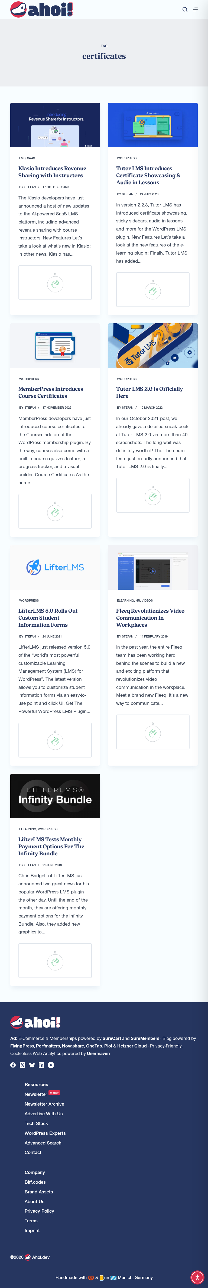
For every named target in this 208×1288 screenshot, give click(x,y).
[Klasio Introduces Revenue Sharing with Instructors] (55, 125)
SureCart (112, 1038)
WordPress (126, 158)
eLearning (125, 600)
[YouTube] (51, 1065)
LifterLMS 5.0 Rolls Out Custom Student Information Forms (48, 617)
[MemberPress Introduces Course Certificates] (55, 345)
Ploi (108, 1046)
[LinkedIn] (41, 1065)
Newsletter (41, 1094)
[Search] (185, 9)
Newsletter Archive (44, 1104)
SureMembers (145, 1038)
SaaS (31, 158)
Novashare (73, 1046)
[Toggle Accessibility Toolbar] (197, 1277)
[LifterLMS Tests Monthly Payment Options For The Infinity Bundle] (55, 796)
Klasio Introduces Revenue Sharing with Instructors (52, 172)
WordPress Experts (45, 1133)
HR (138, 600)
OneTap (94, 1046)
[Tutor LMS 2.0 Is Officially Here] (153, 345)
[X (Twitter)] (22, 1065)
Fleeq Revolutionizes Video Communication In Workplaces (150, 617)
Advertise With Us (44, 1113)
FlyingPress (22, 1046)
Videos (147, 600)
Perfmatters (48, 1046)
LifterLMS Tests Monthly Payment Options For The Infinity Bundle (51, 846)
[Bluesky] (32, 1065)
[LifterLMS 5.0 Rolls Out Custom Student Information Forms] (55, 567)
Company (35, 1172)
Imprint (32, 1230)
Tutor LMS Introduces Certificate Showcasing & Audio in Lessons (148, 175)
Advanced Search (43, 1143)
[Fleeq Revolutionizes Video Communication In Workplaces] (153, 567)
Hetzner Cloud (132, 1046)
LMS (22, 158)
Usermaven (98, 1053)
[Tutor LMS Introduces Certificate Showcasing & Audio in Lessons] (153, 125)
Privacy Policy (39, 1211)
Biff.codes (35, 1182)
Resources (36, 1084)
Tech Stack (36, 1123)
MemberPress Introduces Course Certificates (50, 392)
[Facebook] (13, 1065)
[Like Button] (55, 284)
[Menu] (195, 9)
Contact (33, 1152)
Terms (31, 1220)
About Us (34, 1201)
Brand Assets (39, 1192)
